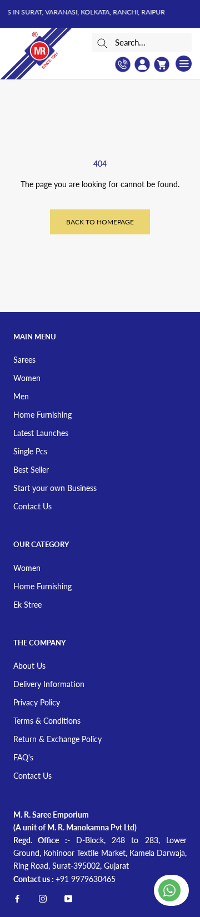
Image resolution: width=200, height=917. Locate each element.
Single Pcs (30, 451)
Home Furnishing (42, 414)
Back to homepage (100, 222)
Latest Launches (40, 433)
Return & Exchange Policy (57, 739)
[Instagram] (43, 897)
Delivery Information (48, 684)
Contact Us (32, 506)
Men (21, 396)
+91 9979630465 (86, 879)
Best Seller (31, 469)
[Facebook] (17, 897)
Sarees (24, 359)
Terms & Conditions (47, 720)
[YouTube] (68, 897)
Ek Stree (27, 604)
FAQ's (23, 757)
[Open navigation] (184, 64)
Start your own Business (55, 488)
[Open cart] (161, 64)
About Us (29, 665)
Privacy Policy (36, 702)
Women (27, 378)
